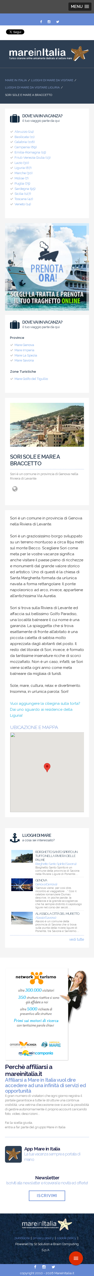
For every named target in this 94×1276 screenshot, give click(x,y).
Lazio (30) (22, 163)
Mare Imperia (24, 350)
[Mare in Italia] (47, 60)
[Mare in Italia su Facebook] (41, 22)
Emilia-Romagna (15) (30, 152)
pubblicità (22, 1238)
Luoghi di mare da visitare (52, 80)
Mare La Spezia (26, 355)
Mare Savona (24, 360)
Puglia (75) (22, 183)
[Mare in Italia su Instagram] (49, 22)
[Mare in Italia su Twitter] (57, 22)
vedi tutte (76, 939)
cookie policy (66, 1238)
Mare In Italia (16, 80)
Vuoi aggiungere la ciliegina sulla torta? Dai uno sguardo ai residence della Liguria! (45, 709)
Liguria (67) (23, 168)
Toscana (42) (24, 199)
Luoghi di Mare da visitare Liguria (32, 87)
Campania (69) (26, 147)
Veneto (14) (23, 204)
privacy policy (43, 1238)
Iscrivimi (47, 1195)
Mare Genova (24, 345)
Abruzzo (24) (24, 132)
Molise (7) (22, 178)
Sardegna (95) (25, 189)
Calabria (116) (25, 142)
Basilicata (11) (25, 137)
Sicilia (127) (23, 194)
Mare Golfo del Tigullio (31, 379)
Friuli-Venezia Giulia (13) (33, 157)
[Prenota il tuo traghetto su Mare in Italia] (47, 312)
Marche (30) (24, 173)
